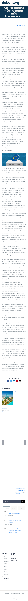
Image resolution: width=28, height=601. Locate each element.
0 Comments (6, 411)
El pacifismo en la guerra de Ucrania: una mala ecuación (20, 488)
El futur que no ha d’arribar (5, 397)
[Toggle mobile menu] (25, 3)
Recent (14, 508)
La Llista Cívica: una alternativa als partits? (15, 512)
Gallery (9, 397)
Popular (7, 508)
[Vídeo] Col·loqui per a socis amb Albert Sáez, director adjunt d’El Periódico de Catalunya (15, 531)
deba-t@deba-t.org (6, 578)
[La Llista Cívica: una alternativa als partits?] (6, 512)
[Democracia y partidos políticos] (6, 520)
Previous (19, 25)
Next (23, 25)
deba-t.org (7, 593)
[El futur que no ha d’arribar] (7, 398)
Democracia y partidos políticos (15, 521)
